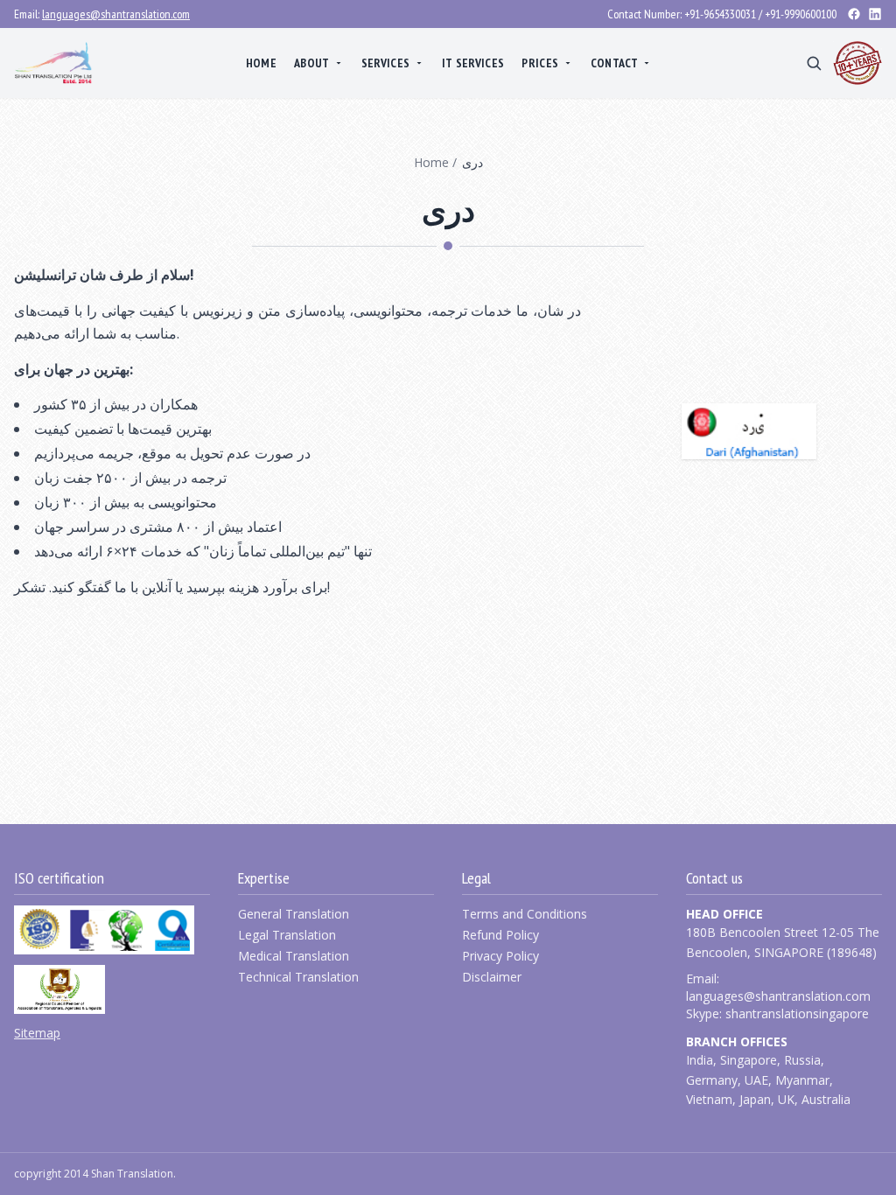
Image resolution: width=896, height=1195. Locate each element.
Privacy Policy (500, 955)
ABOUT (312, 63)
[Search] (813, 63)
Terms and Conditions (524, 913)
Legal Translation (287, 934)
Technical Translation (298, 976)
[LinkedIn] (875, 14)
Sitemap (37, 1032)
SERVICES (385, 63)
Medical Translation (293, 955)
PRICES (540, 63)
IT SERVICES (473, 63)
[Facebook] (854, 14)
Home (431, 162)
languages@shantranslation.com (116, 14)
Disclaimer (492, 976)
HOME (261, 63)
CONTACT (614, 63)
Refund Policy (500, 934)
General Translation (293, 913)
